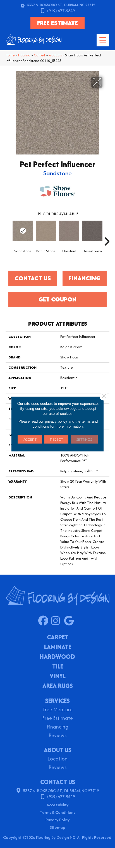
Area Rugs (57, 686)
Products (55, 55)
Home (10, 55)
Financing (57, 727)
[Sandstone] (22, 230)
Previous (8, 233)
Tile (57, 667)
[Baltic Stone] (46, 230)
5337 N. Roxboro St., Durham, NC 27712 (61, 5)
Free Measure (57, 710)
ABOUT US (57, 749)
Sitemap (57, 827)
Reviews (57, 736)
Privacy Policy (57, 820)
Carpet (39, 55)
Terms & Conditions (57, 812)
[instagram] (57, 621)
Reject (56, 439)
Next (106, 233)
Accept (30, 439)
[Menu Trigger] (103, 40)
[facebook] (44, 621)
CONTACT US (57, 781)
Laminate (57, 647)
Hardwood (57, 657)
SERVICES (57, 700)
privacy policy (56, 421)
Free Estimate (57, 718)
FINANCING (84, 278)
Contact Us (33, 278)
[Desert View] (92, 230)
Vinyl (58, 676)
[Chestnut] (69, 230)
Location (57, 759)
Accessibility (57, 805)
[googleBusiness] (70, 621)
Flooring (24, 55)
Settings (84, 439)
